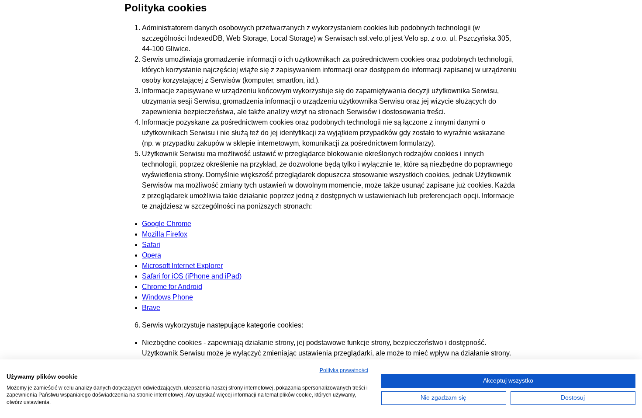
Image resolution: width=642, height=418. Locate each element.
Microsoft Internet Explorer (182, 265)
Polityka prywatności (344, 370)
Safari (151, 244)
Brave (151, 307)
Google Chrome (166, 223)
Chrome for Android (172, 286)
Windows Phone (167, 297)
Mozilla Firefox (164, 234)
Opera (151, 255)
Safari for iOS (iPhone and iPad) (192, 276)
